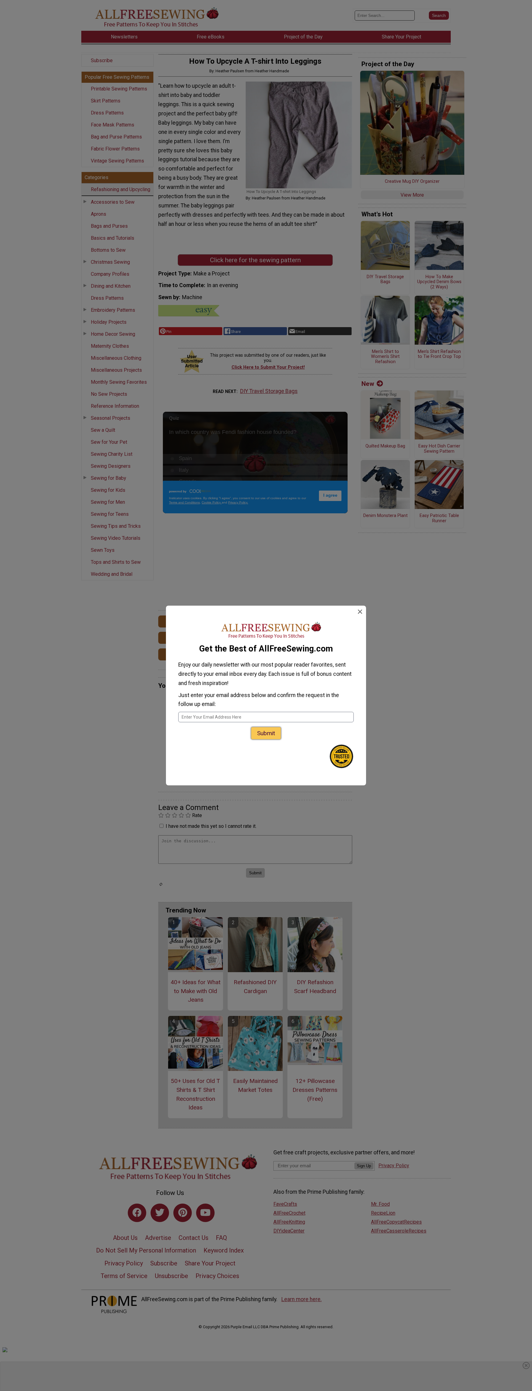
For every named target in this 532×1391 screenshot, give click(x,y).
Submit (266, 733)
